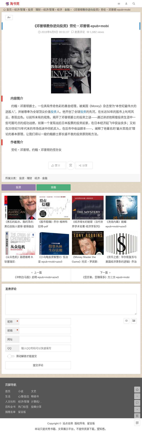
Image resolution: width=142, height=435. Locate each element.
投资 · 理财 (34, 9)
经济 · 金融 (63, 9)
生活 (7, 396)
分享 (84, 165)
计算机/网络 (38, 401)
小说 (20, 391)
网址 (10, 339)
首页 (9, 9)
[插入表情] (126, 321)
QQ (9, 348)
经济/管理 (19, 9)
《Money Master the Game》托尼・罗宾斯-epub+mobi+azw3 (85, 262)
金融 (53, 187)
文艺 (33, 391)
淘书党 (14, 4)
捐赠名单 (10, 411)
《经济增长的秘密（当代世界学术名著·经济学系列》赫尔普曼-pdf (87, 226)
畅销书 (35, 396)
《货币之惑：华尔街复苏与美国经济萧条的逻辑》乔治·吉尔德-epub (121, 262)
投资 (54, 111)
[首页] (137, 390)
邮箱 (12, 330)
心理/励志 (23, 396)
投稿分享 (36, 406)
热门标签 (23, 406)
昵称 (12, 322)
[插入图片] (134, 321)
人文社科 (10, 401)
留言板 (22, 411)
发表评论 (79, 31)
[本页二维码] (137, 423)
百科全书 (10, 406)
